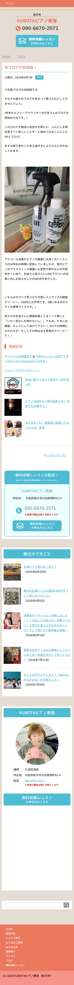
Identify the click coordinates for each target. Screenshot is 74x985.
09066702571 (40, 28)
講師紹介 (10, 951)
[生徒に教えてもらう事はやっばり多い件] (13, 392)
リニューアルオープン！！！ (22, 370)
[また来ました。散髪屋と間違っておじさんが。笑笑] (13, 435)
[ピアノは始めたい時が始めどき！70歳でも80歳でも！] (13, 414)
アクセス (10, 956)
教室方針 (10, 933)
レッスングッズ (55, 455)
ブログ (39, 77)
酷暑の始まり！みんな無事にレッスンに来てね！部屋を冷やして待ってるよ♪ (47, 655)
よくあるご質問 (14, 942)
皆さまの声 (12, 947)
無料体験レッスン (15, 965)
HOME (9, 929)
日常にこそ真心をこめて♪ (40, 567)
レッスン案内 (13, 938)
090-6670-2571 (40, 508)
